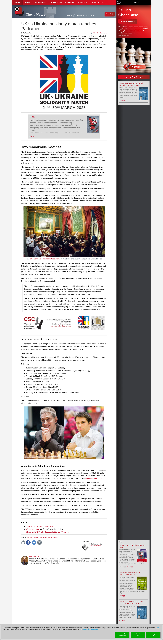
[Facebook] (28, 542)
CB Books (69, 2)
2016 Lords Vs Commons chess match (45, 259)
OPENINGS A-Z (40, 2)
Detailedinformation (122, 635)
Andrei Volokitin (31, 537)
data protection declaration (90, 629)
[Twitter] (34, 542)
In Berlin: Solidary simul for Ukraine (39, 526)
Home (27, 2)
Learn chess (97, 2)
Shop (17, 2)
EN (88, 15)
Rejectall (138, 635)
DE (86, 15)
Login (136, 3)
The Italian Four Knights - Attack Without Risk (131, 84)
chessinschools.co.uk (93, 478)
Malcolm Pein (35, 557)
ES (91, 15)
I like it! (95, 33)
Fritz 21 (33, 117)
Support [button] (82, 2)
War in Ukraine (53, 537)
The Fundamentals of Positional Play (129, 574)
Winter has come (32, 529)
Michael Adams (42, 537)
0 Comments (103, 33)
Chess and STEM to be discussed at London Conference (48, 532)
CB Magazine (56, 2)
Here (157, 628)
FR (93, 15)
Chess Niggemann (95, 546)
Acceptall (153, 635)
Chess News (35, 14)
